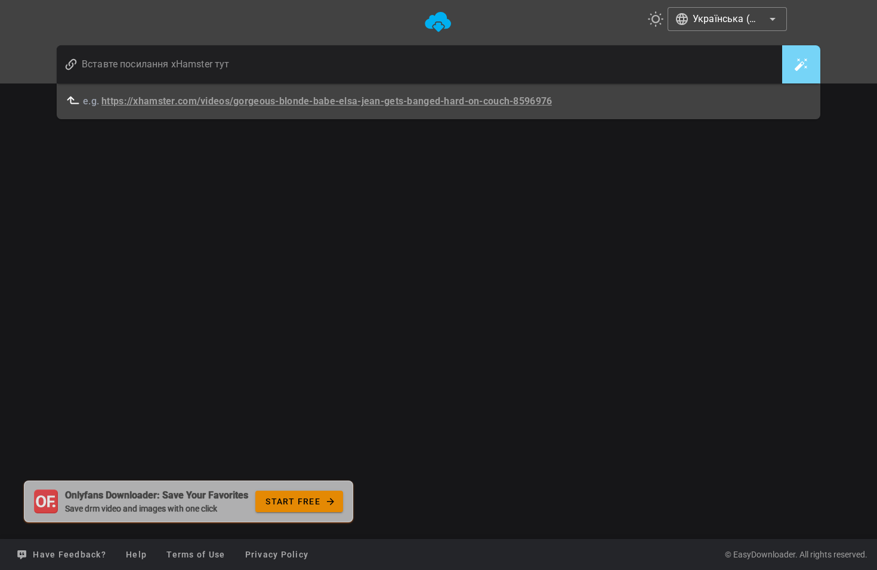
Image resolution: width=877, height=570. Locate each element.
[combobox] (727, 19)
